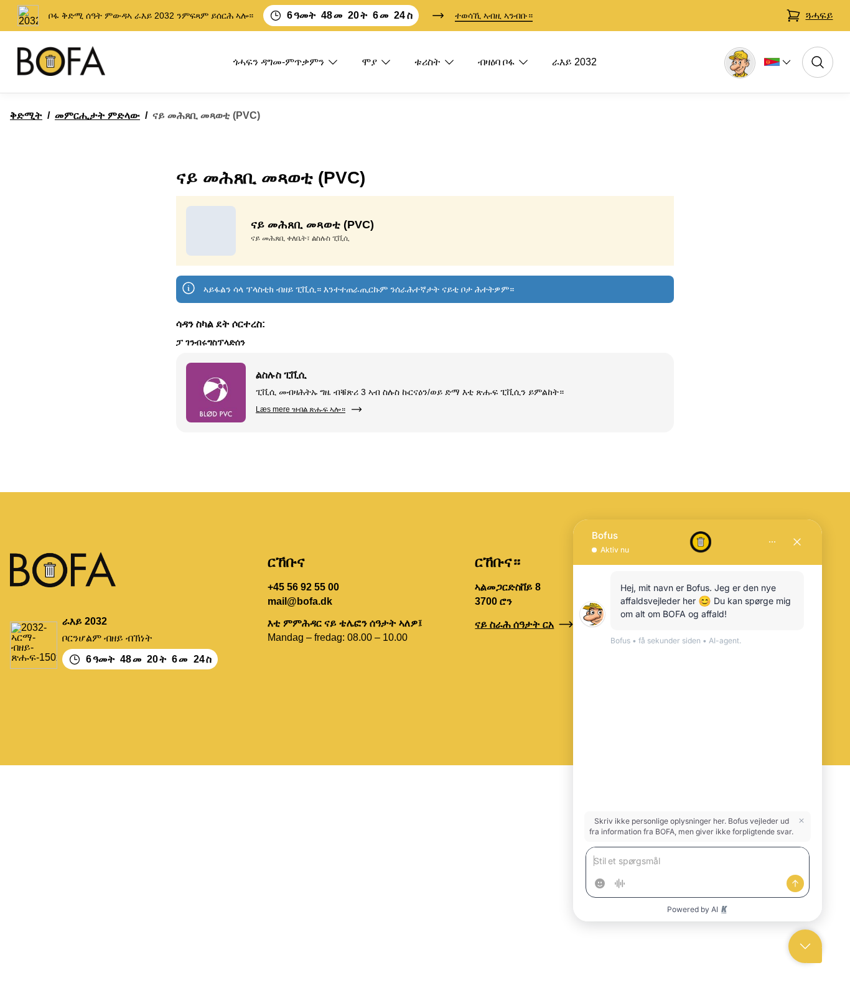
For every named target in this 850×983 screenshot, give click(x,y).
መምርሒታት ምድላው (97, 115)
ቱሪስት (427, 62)
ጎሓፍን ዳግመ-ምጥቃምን (278, 62)
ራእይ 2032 (574, 62)
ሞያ (369, 62)
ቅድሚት (26, 115)
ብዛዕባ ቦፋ (496, 62)
